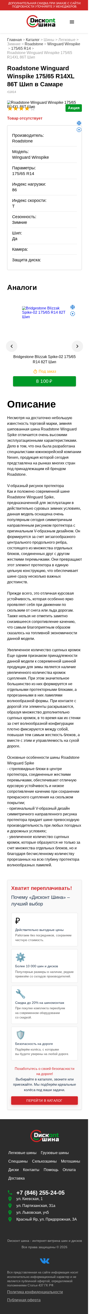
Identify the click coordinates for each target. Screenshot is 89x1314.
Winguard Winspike (63, 44)
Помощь (51, 1170)
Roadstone (34, 44)
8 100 (42, 381)
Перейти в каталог (44, 1100)
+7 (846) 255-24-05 (40, 1192)
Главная (14, 40)
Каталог (33, 40)
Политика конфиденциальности (35, 1292)
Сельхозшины (44, 1161)
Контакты (31, 1170)
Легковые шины (22, 1153)
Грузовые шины (55, 1153)
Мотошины (70, 1161)
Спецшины (18, 1161)
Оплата (69, 1170)
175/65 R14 (21, 48)
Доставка (16, 1178)
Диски (13, 1170)
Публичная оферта (24, 1300)
